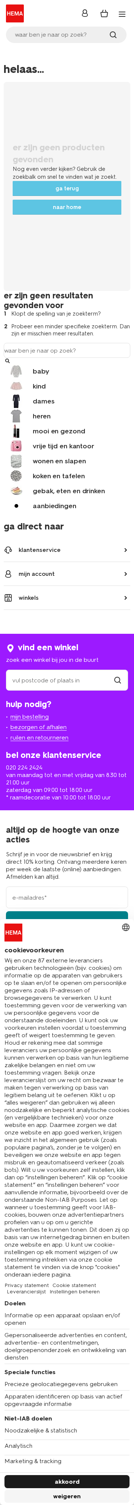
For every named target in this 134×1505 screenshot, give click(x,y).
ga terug (67, 188)
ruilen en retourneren (39, 737)
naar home (67, 207)
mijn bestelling (29, 716)
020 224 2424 (24, 767)
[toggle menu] (122, 14)
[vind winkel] (117, 680)
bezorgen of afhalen (38, 727)
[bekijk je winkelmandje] (104, 13)
